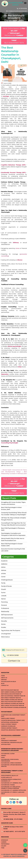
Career (3, 576)
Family (3, 583)
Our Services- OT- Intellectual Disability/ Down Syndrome (11, 787)
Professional (5, 608)
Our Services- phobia (8, 785)
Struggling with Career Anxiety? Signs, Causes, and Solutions (13, 503)
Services (4, 679)
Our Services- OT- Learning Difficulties (13, 790)
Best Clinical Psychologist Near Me (12, 705)
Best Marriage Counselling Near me (12, 703)
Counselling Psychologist (9, 443)
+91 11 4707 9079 (20, 831)
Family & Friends (6, 586)
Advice (3, 567)
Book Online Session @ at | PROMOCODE (14, 32)
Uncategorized (6, 633)
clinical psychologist (14, 346)
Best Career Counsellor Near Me (11, 692)
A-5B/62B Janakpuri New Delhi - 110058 (13, 827)
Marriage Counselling (8, 726)
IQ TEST (3, 738)
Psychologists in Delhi (8, 681)
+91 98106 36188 (13, 655)
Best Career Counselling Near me (12, 699)
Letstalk (3, 595)
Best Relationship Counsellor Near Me (13, 707)
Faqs (2, 847)
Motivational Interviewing (9, 722)
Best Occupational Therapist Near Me (13, 696)
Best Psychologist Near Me (10, 690)
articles (3, 573)
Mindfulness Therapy (8, 718)
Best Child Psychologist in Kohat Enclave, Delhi (11, 508)
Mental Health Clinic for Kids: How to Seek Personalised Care (12, 539)
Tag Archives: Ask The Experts (10, 630)
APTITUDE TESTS (5, 744)
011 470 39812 (18, 819)
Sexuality (4, 621)
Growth (3, 589)
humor (3, 592)
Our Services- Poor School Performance (10, 760)
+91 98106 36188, (8, 819)
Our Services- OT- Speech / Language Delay (12, 792)
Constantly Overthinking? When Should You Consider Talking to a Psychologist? (13, 513)
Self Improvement (7, 614)
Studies (3, 627)
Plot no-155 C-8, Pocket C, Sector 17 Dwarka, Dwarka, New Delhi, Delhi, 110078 (14, 814)
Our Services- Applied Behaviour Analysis (11, 765)
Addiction (4, 564)
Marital (3, 599)
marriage (6, 96)
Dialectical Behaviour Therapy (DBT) (12, 730)
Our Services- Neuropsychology (11, 742)
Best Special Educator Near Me (11, 694)
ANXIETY (3, 755)
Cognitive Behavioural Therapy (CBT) (13, 720)
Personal (4, 605)
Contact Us (14, 660)
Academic (4, 561)
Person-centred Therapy (9, 728)
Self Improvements (7, 618)
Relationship (5, 611)
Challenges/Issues (7, 580)
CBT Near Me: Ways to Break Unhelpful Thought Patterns (13, 519)
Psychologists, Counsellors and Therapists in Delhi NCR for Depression (13, 534)
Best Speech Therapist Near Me (11, 697)
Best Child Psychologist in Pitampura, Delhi (13, 529)
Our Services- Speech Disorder (11, 763)
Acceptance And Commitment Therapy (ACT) (13, 715)
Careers (3, 842)
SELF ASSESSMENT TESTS (14, 41)
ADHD (3, 757)
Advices (3, 570)
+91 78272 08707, (8, 831)
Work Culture (5, 637)
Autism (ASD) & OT (6, 777)
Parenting (4, 602)
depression (4, 374)
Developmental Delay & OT (9, 775)
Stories (3, 624)
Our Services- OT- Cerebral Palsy (11, 783)
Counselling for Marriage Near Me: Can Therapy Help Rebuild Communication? (13, 524)
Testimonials (5, 844)
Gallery (3, 846)
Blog (2, 683)
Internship (4, 840)
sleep (20, 366)
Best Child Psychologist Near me (11, 701)
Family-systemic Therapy (9, 724)
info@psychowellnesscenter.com (17, 11)
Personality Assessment (9, 740)
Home (3, 675)
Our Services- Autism (7, 753)
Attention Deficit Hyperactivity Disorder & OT (11, 780)
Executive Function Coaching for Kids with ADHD (13, 550)
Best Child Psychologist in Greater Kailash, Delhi (12, 544)
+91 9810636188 (23, 8)
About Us (4, 677)
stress (17, 248)
